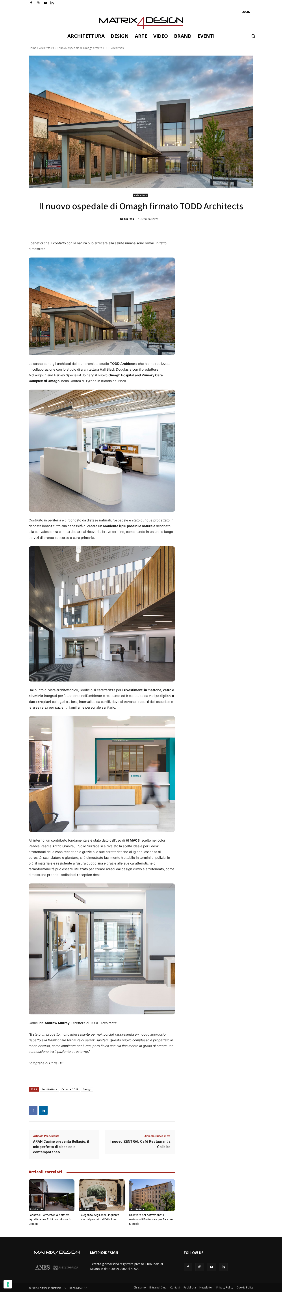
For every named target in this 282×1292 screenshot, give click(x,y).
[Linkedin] (43, 1110)
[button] (253, 36)
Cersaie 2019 (70, 1089)
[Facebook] (31, 3)
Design (87, 1089)
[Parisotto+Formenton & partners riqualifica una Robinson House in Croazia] (51, 1195)
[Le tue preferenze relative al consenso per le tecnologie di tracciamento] (8, 1284)
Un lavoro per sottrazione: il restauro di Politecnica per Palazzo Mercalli (151, 1219)
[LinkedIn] (52, 3)
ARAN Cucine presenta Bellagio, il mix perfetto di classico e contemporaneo (61, 1146)
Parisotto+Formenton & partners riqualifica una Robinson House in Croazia (50, 1219)
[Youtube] (45, 3)
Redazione (127, 218)
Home (32, 48)
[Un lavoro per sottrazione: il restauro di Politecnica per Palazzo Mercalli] (152, 1195)
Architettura (46, 48)
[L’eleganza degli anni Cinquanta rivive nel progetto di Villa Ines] (102, 1195)
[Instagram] (38, 3)
